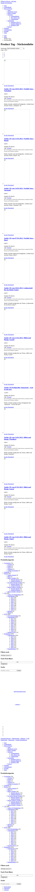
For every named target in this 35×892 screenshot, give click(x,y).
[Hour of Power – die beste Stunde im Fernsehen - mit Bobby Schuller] (10, 3)
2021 (12, 603)
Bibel (8, 576)
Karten (9, 566)
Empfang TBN (15, 25)
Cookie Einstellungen (21, 740)
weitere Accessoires (12, 570)
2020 (12, 602)
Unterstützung (8, 30)
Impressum (11, 740)
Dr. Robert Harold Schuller (14, 582)
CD (5, 593)
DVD (5, 614)
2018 (12, 599)
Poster (9, 567)
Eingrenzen (4, 663)
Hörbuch (9, 611)
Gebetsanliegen (15, 16)
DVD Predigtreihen (12, 615)
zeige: (2, 50)
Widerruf (22, 738)
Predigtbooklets (11, 649)
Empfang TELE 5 (16, 22)
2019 (12, 600)
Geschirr (9, 564)
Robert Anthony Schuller (14, 587)
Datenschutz (4, 740)
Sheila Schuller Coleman (14, 591)
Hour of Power (8, 8)
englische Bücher (15, 581)
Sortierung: (4, 48)
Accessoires (7, 563)
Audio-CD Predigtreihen (14, 594)
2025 (12, 609)
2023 (12, 606)
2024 (12, 608)
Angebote (6, 572)
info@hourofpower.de (20, 691)
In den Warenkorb (9, 85)
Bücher (6, 573)
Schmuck (9, 569)
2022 (12, 605)
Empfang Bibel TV (16, 23)
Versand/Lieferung (6, 738)
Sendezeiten (10, 20)
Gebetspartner (14, 19)
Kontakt (6, 31)
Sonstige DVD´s (11, 632)
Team (8, 10)
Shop (5, 33)
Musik (9, 612)
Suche (19, 670)
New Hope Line (15, 17)
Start (5, 5)
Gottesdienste (7, 7)
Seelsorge (10, 14)
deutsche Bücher (15, 579)
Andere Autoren (11, 575)
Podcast (9, 27)
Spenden (6, 28)
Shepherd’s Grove (12, 11)
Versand (9, 98)
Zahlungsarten (15, 738)
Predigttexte (7, 634)
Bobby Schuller (11, 13)
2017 (12, 597)
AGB (27, 738)
